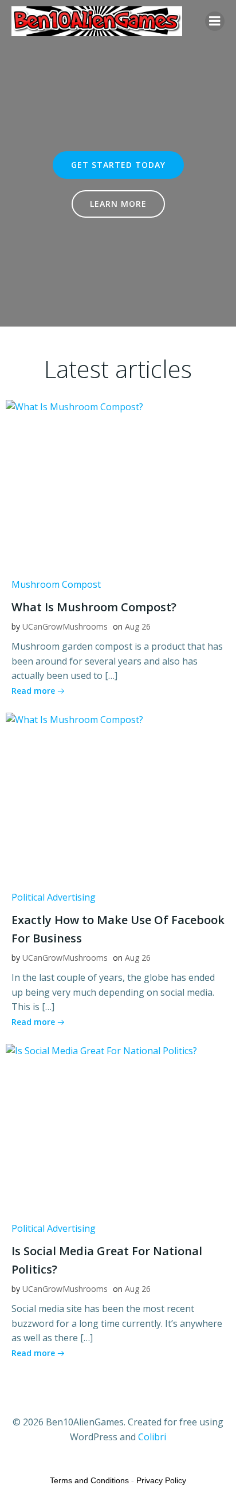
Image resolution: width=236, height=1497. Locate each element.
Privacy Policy (161, 1480)
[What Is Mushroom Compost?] (118, 484)
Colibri (152, 1437)
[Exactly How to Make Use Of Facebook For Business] (118, 797)
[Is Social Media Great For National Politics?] (118, 1128)
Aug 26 (138, 626)
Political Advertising (53, 897)
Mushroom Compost (56, 584)
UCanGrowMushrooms (65, 626)
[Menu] (215, 21)
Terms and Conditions (89, 1480)
